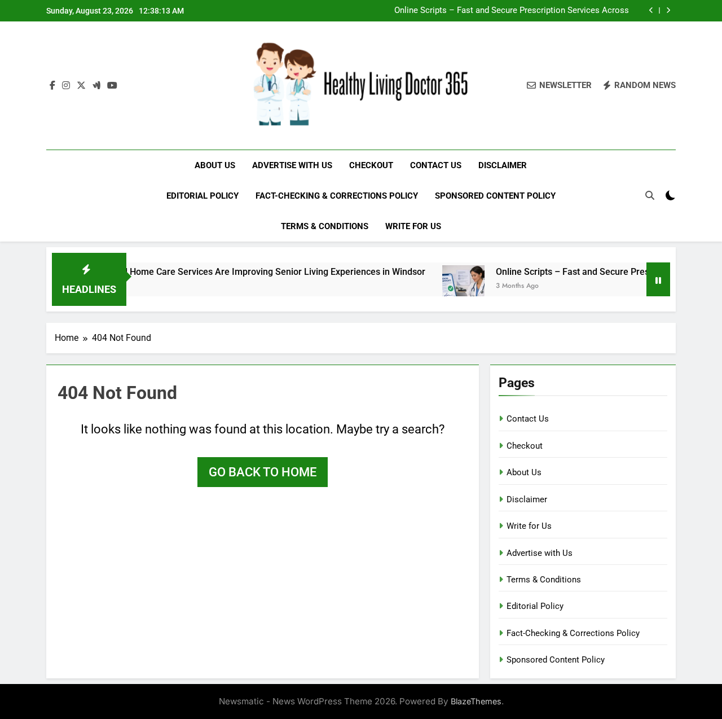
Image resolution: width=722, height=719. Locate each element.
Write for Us (413, 226)
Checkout (371, 165)
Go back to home (262, 472)
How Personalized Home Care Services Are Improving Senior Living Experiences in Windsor (226, 271)
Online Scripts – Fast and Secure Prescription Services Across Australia (511, 10)
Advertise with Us (292, 165)
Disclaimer (502, 165)
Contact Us (435, 165)
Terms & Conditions (324, 226)
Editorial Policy (202, 196)
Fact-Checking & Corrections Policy (337, 196)
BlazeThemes (476, 701)
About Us (215, 165)
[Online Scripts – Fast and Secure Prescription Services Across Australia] (450, 286)
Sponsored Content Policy (495, 196)
